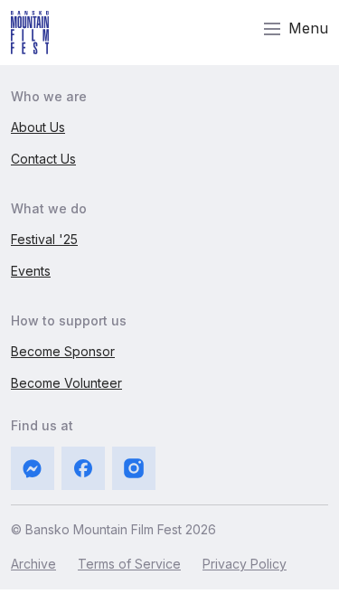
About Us (38, 127)
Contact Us (43, 158)
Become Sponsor (63, 351)
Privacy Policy (244, 563)
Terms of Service (129, 563)
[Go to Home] (30, 32)
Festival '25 (44, 239)
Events (31, 270)
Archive (33, 563)
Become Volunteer (66, 383)
